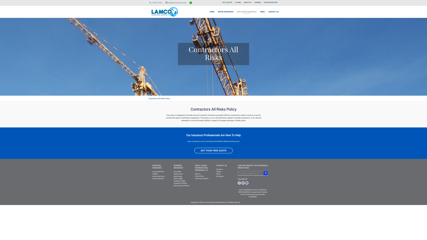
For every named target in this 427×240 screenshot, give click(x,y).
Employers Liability (179, 181)
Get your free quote (213, 150)
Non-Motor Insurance (247, 12)
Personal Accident (158, 178)
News (262, 12)
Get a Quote (227, 2)
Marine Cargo (178, 176)
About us (247, 2)
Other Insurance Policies (181, 185)
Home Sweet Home (158, 176)
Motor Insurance (225, 12)
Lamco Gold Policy (158, 171)
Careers (257, 2)
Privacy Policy (199, 176)
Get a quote (220, 176)
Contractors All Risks (180, 183)
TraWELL (155, 174)
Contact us (273, 12)
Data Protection (270, 2)
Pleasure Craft (178, 174)
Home (212, 12)
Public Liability (178, 178)
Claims (238, 2)
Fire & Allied (177, 171)
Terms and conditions (201, 178)
